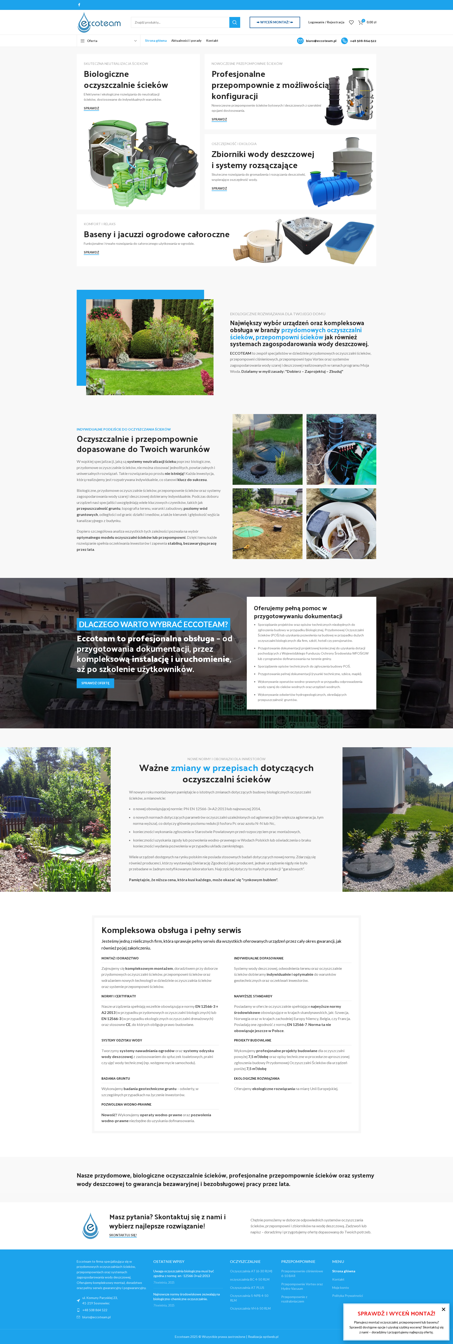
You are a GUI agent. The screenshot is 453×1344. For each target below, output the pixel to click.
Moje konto (340, 1287)
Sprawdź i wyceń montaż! (396, 1313)
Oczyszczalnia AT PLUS (247, 1287)
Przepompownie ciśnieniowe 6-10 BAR (302, 1273)
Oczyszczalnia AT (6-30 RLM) (251, 1271)
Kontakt (338, 1279)
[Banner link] (138, 132)
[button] (443, 1309)
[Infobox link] (316, 40)
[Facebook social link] (79, 5)
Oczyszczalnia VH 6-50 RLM (250, 1308)
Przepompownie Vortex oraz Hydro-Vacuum (302, 1286)
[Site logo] (99, 22)
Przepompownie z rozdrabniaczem (294, 1298)
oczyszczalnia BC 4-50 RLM (249, 1279)
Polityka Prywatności (347, 1296)
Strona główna (343, 1271)
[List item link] (111, 1310)
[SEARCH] (234, 22)
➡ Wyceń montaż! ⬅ (275, 22)
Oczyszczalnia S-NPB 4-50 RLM (249, 1298)
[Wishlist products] (351, 22)
